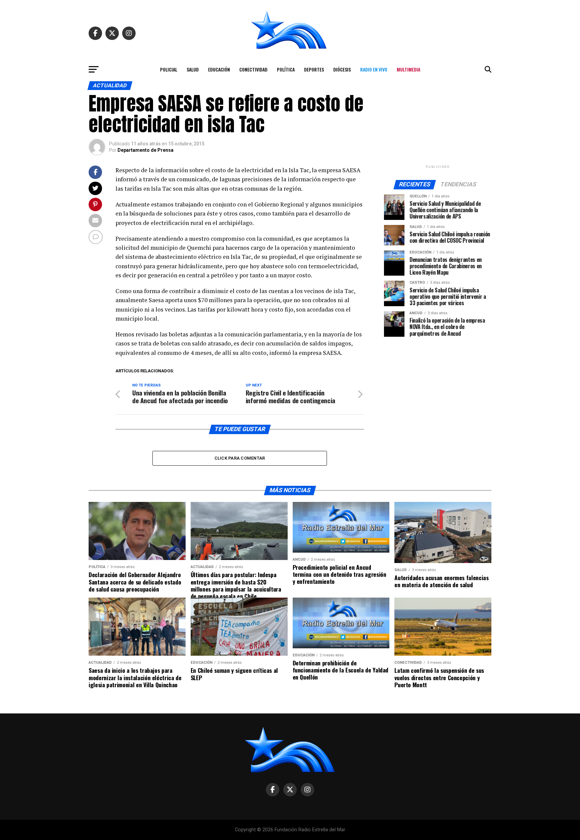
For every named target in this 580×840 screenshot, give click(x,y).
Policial (168, 69)
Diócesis (342, 69)
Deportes (314, 69)
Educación (219, 69)
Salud (193, 69)
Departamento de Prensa (145, 150)
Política (286, 69)
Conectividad (253, 69)
